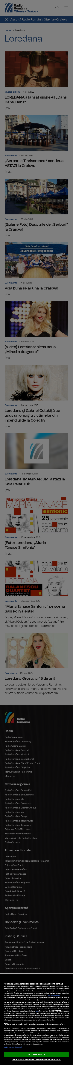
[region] (36, 1019)
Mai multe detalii (54, 995)
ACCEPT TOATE (36, 1054)
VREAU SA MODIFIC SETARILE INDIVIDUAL (36, 1059)
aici (37, 1011)
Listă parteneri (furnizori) (13, 1047)
